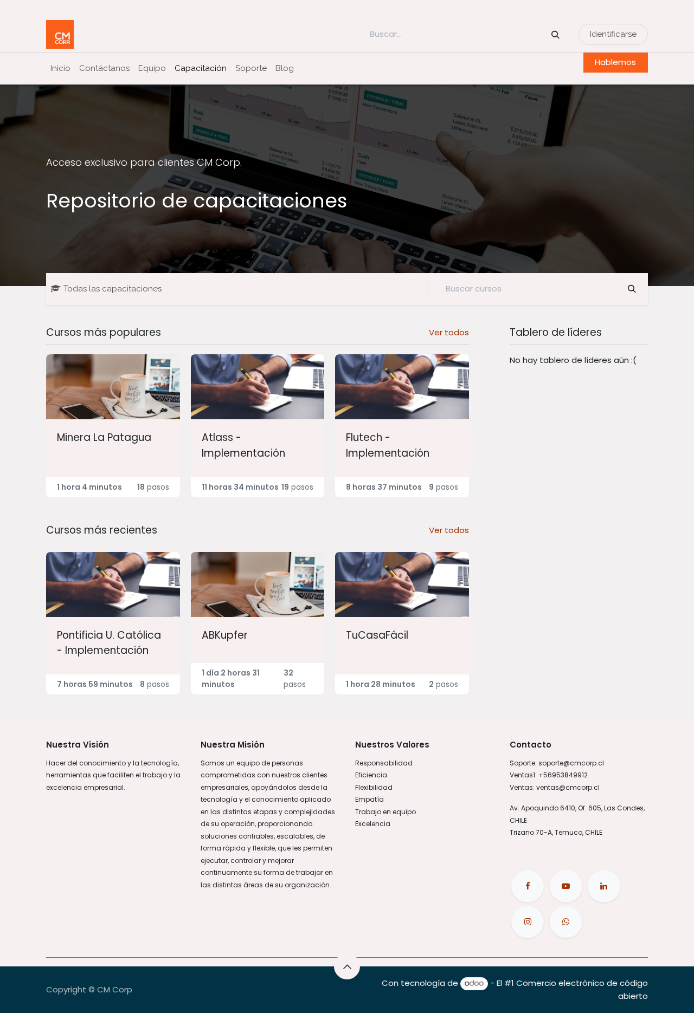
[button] (347, 966)
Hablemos (615, 62)
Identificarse (613, 34)
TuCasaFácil (377, 635)
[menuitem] (60, 68)
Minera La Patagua (104, 437)
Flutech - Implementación (387, 445)
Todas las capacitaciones (112, 289)
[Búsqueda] (555, 34)
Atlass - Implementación (243, 445)
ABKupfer (225, 635)
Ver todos (449, 332)
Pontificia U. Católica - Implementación (109, 643)
